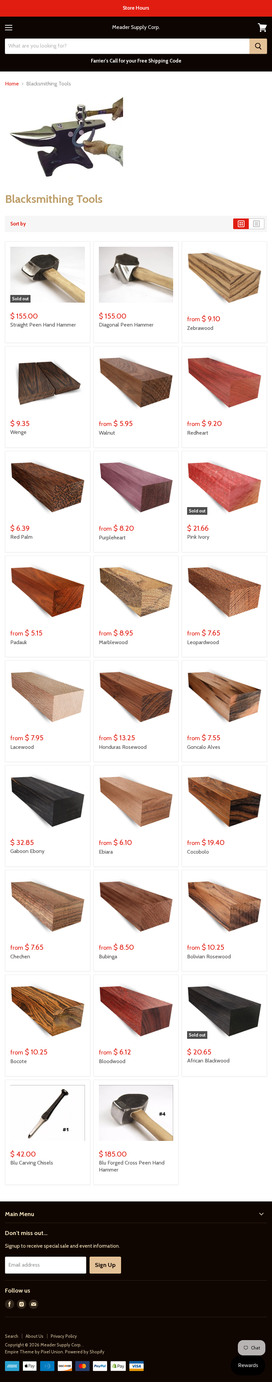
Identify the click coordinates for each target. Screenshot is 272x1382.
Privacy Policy (64, 1336)
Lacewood (22, 747)
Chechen (20, 956)
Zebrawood (200, 328)
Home (12, 84)
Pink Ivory (198, 537)
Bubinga (108, 956)
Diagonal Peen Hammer (126, 325)
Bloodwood (112, 1061)
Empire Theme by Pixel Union (34, 1351)
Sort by (18, 224)
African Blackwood (208, 1060)
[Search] (258, 46)
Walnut (107, 433)
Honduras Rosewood (123, 747)
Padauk (18, 642)
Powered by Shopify (84, 1351)
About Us (34, 1336)
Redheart (197, 433)
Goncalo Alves (203, 747)
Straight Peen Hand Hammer (43, 325)
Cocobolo (198, 852)
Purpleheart (112, 537)
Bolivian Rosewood (209, 956)
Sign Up (105, 1265)
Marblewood (113, 642)
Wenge (18, 432)
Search (11, 1336)
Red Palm (21, 537)
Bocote (18, 1061)
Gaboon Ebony (27, 851)
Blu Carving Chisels (31, 1163)
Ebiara (106, 852)
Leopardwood (203, 642)
